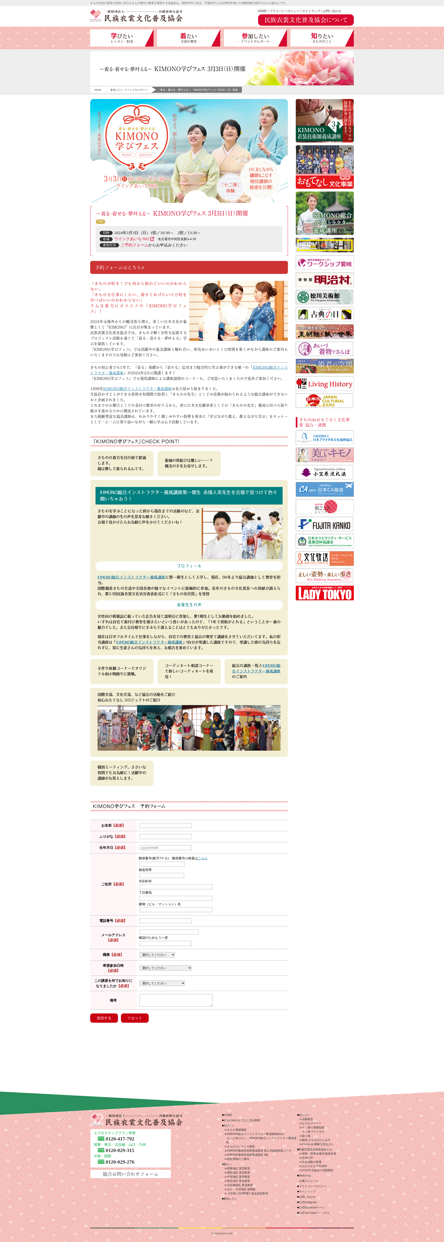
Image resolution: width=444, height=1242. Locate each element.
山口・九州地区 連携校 (241, 1189)
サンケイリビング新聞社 (325, 506)
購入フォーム (310, 1181)
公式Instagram (308, 1202)
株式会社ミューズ (325, 576)
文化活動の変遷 (311, 1162)
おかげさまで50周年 (314, 1166)
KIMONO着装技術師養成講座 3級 (247, 1154)
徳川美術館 (325, 297)
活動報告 (307, 1119)
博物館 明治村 (325, 280)
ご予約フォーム (134, 245)
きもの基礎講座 (237, 1129)
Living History (325, 383)
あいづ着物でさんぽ (325, 349)
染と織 (306, 1135)
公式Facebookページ (312, 1207)
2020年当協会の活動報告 (317, 1170)
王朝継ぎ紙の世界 (325, 331)
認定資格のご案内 (238, 1159)
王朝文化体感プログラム (325, 366)
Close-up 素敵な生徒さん (318, 1144)
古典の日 (325, 314)
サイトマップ (311, 10)
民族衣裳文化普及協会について (306, 20)
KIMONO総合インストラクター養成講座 (137, 388)
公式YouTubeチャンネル (314, 1212)
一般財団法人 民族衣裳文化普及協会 (136, 15)
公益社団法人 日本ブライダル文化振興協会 (325, 437)
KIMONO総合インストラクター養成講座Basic (255, 1134)
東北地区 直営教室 (238, 1181)
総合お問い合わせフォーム (130, 1174)
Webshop (305, 1175)
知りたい (322, 38)
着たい (188, 38)
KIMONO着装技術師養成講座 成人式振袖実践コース (259, 1150)
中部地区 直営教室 (238, 1176)
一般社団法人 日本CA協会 (325, 489)
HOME (262, 10)
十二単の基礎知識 (313, 1127)
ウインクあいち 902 (131, 239)
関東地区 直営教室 (238, 1168)
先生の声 (307, 1157)
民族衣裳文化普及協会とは (315, 1149)
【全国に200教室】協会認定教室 (247, 1193)
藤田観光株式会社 (325, 524)
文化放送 (325, 558)
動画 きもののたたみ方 (316, 1140)
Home (97, 89)
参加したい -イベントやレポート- (129, 89)
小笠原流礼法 (325, 472)
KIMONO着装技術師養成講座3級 (325, 120)
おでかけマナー (311, 1123)
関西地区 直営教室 (238, 1172)
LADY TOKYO (325, 593)
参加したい (255, 38)
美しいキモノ (325, 455)
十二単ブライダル (313, 1131)
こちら (203, 858)
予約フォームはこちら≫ (120, 267)
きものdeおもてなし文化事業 (325, 167)
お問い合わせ (332, 10)
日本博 (325, 400)
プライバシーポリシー (285, 10)
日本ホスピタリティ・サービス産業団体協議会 (325, 541)
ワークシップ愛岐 (325, 262)
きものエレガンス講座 (241, 1146)
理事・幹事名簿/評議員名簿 (319, 1153)
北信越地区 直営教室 (240, 1185)
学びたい (122, 38)
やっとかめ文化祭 (325, 245)
